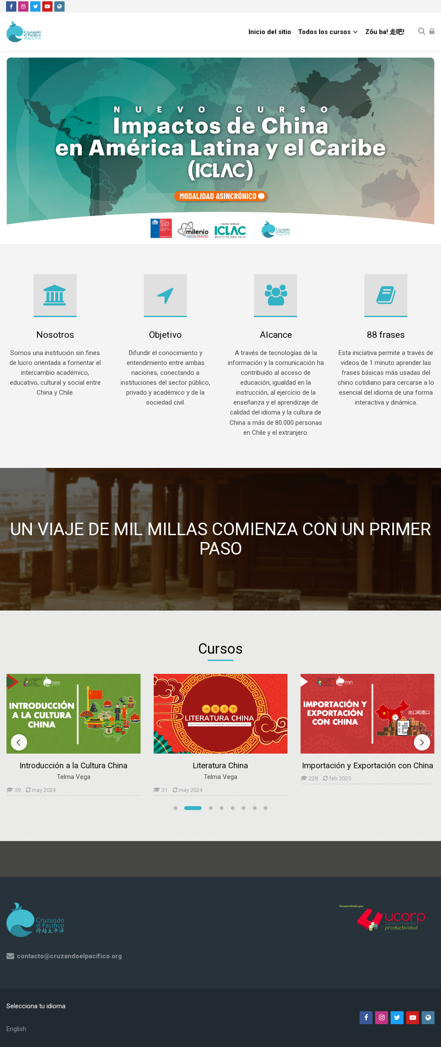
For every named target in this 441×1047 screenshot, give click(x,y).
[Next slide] (422, 742)
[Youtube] (47, 6)
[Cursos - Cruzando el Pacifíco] (23, 32)
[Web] (59, 6)
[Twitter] (35, 6)
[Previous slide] (19, 742)
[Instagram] (23, 6)
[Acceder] (432, 32)
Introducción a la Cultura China (73, 765)
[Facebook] (11, 6)
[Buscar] (421, 32)
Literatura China (220, 765)
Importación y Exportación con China (367, 765)
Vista (73, 713)
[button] (175, 808)
